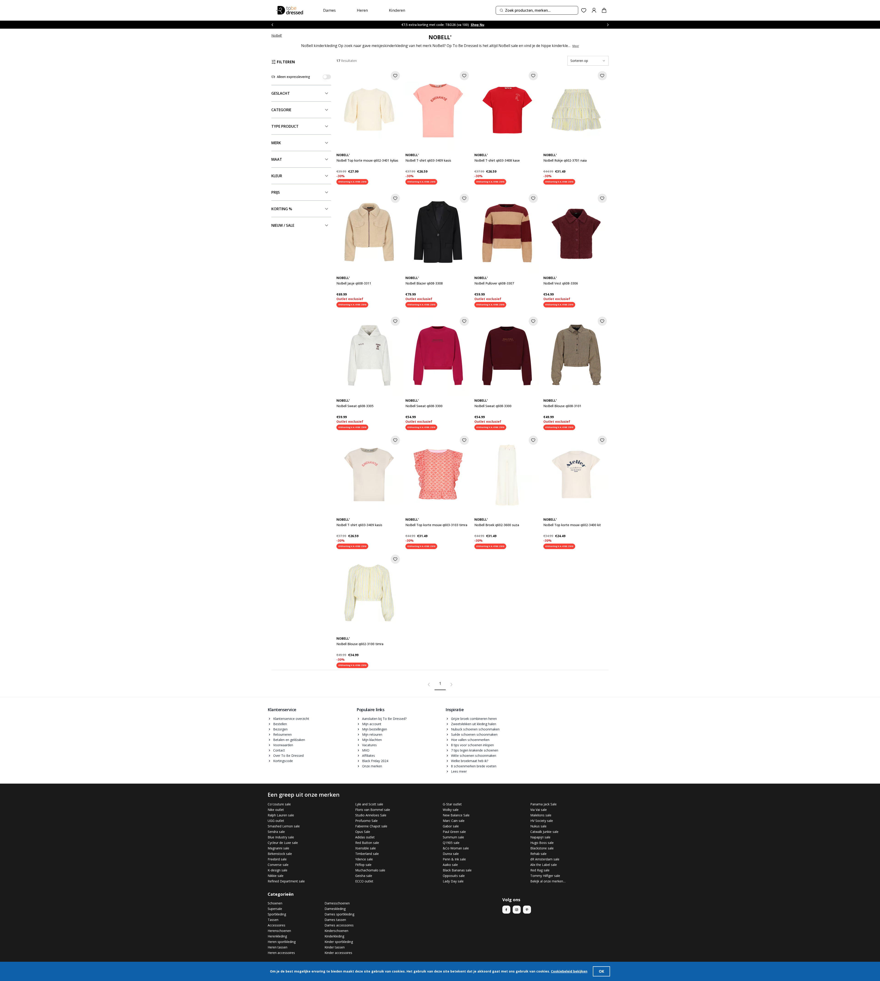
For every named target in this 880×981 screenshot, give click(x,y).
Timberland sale (367, 853)
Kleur (276, 175)
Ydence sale (364, 859)
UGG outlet (276, 820)
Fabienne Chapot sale (371, 826)
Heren (362, 10)
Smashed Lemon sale (284, 826)
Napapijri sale (540, 837)
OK (601, 971)
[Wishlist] (583, 10)
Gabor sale (451, 826)
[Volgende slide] (607, 25)
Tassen (273, 919)
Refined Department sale (286, 881)
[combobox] (537, 10)
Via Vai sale (538, 809)
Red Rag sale (540, 870)
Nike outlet (276, 809)
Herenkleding (277, 936)
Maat (276, 159)
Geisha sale (363, 875)
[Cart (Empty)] (604, 10)
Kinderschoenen (336, 930)
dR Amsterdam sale (544, 859)
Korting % (281, 208)
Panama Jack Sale (543, 804)
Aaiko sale (450, 864)
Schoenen (275, 903)
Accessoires (276, 925)
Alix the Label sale (543, 864)
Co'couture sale (279, 804)
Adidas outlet (365, 837)
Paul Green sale (454, 831)
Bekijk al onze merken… (548, 881)
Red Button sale (367, 842)
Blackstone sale (542, 848)
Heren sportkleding (282, 942)
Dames (329, 10)
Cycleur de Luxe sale (283, 842)
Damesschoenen (337, 903)
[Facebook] (506, 910)
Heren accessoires (281, 953)
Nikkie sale (275, 875)
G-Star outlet (452, 804)
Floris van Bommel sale (372, 809)
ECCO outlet (364, 881)
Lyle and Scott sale (369, 804)
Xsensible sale (365, 848)
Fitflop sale (363, 864)
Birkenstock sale (280, 853)
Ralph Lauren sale (281, 815)
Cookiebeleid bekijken (569, 971)
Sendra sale (276, 831)
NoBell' (276, 35)
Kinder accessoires (338, 953)
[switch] (327, 77)
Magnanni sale (278, 848)
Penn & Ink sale (454, 859)
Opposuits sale (454, 875)
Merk (276, 142)
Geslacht (280, 93)
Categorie (281, 109)
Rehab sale (538, 853)
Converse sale (278, 864)
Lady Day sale (453, 881)
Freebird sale (277, 859)
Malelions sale (540, 815)
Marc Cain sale (454, 820)
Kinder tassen (334, 947)
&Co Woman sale (456, 848)
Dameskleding (335, 908)
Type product (285, 126)
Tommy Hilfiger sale (545, 875)
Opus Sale (362, 831)
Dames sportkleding (339, 914)
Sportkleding (277, 914)
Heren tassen (277, 947)
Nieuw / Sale (282, 225)
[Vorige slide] (272, 25)
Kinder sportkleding (338, 942)
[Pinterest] (527, 910)
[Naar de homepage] (289, 10)
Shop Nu (477, 24)
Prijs (275, 192)
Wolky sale (451, 809)
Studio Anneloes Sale (370, 815)
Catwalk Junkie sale (544, 831)
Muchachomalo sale (370, 870)
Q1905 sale (451, 842)
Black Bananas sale (457, 870)
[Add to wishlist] (395, 75)
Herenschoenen (279, 930)
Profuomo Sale (366, 820)
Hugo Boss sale (542, 842)
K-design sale (277, 870)
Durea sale (451, 853)
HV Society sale (541, 820)
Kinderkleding (334, 936)
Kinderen (397, 10)
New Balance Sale (456, 815)
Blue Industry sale (281, 837)
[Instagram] (517, 910)
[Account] (594, 10)
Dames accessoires (339, 925)
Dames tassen (335, 919)
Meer (575, 46)
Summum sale (453, 837)
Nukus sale (538, 826)
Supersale (275, 908)
